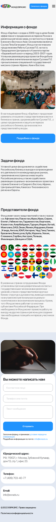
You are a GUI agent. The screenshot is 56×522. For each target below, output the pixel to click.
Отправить (28, 426)
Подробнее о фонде (28, 138)
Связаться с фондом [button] (39, 6)
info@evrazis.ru (41, 439)
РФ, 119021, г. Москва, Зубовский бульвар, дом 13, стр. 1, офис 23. (26, 459)
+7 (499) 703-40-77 (14, 478)
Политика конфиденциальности (17, 513)
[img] (13, 6)
